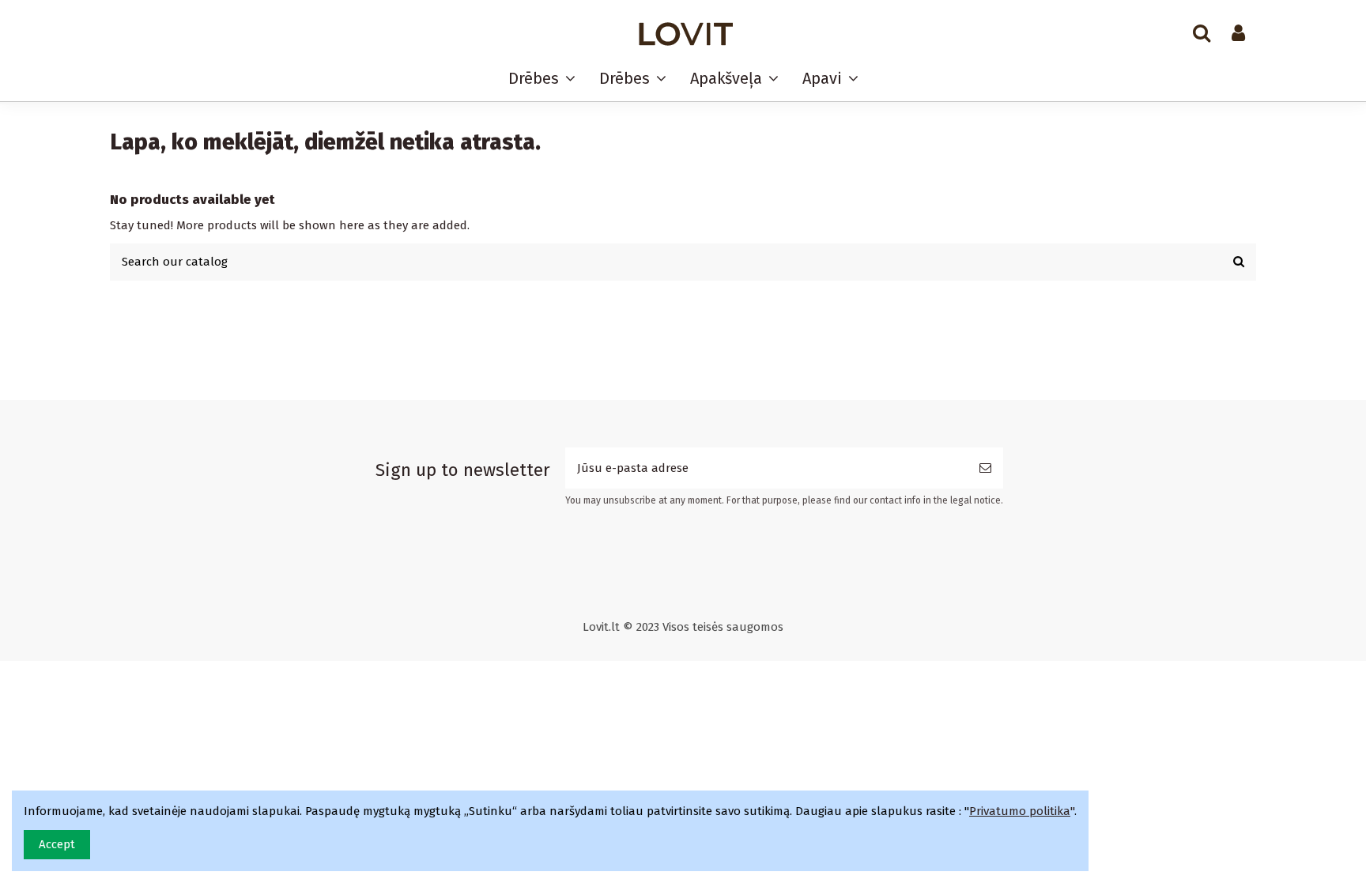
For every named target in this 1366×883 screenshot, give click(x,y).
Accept (57, 844)
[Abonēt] (985, 468)
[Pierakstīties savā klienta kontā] (1238, 34)
